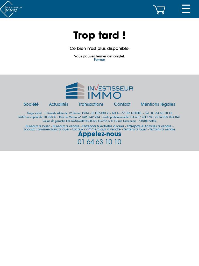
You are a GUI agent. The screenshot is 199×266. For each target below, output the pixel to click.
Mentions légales (158, 105)
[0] (159, 17)
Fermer (99, 60)
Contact (122, 105)
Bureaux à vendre (66, 126)
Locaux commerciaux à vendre (96, 129)
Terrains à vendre (162, 129)
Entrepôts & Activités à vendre (149, 126)
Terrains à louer (135, 129)
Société (31, 105)
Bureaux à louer (38, 126)
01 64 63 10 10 (99, 142)
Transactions (91, 105)
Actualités (58, 105)
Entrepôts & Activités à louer (103, 126)
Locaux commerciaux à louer (46, 129)
